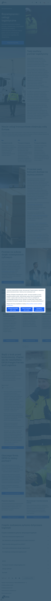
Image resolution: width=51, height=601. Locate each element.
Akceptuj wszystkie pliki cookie (13, 309)
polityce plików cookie (31, 303)
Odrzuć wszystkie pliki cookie (26, 309)
